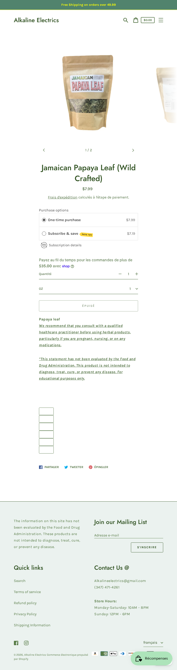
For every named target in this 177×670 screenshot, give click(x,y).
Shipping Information (32, 625)
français (150, 642)
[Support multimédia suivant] (133, 150)
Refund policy (25, 603)
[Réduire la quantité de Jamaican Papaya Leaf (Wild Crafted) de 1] (118, 274)
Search (20, 581)
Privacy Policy (25, 614)
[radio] (44, 220)
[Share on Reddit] (46, 450)
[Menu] (161, 20)
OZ (41, 289)
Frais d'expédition (62, 197)
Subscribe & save (70, 233)
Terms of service (27, 592)
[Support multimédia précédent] (44, 150)
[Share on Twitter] (46, 434)
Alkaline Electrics (36, 20)
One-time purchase (64, 220)
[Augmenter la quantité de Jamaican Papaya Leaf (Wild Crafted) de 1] (138, 274)
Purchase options (53, 210)
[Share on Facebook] (46, 426)
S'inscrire (147, 547)
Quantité (45, 274)
